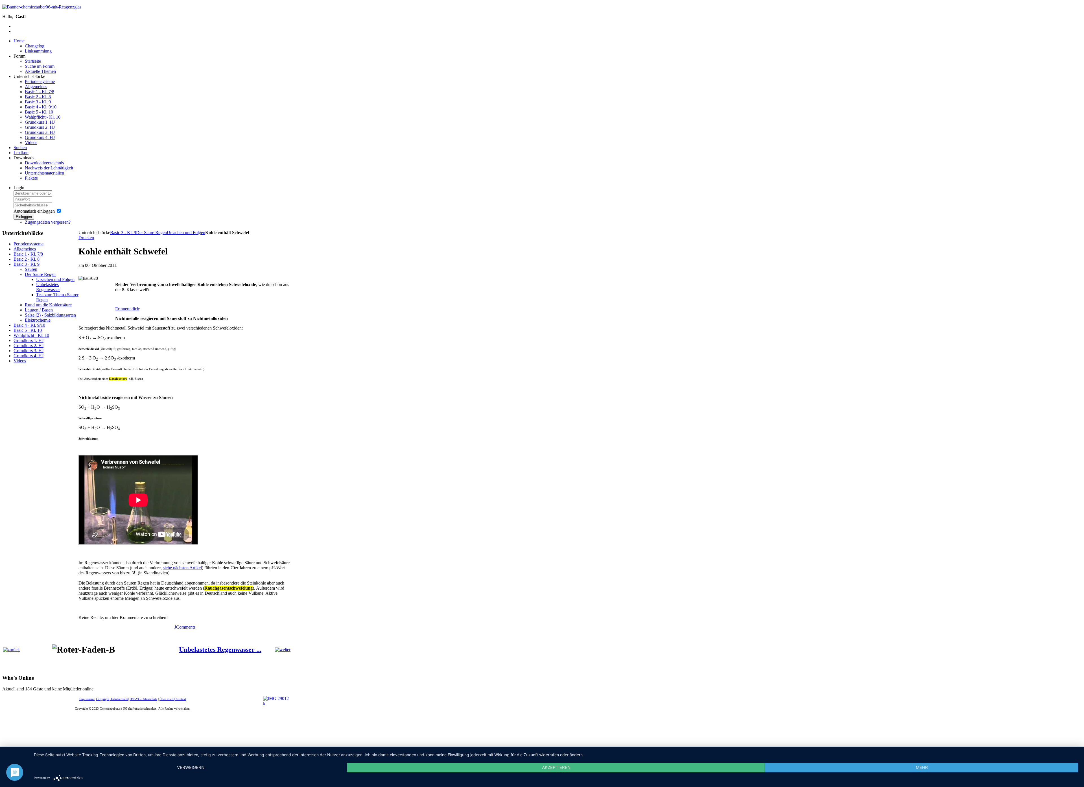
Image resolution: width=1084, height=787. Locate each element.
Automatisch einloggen (34, 211)
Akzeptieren (556, 767)
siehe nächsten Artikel (182, 567)
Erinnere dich (127, 308)
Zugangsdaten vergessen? (48, 222)
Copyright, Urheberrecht (112, 699)
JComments (184, 627)
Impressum (87, 699)
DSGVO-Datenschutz (143, 699)
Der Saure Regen (151, 232)
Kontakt (181, 699)
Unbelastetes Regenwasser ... (220, 649)
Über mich (166, 699)
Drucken (86, 237)
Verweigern (190, 767)
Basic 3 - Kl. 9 (123, 232)
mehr (922, 767)
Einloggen (24, 217)
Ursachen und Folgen (186, 232)
